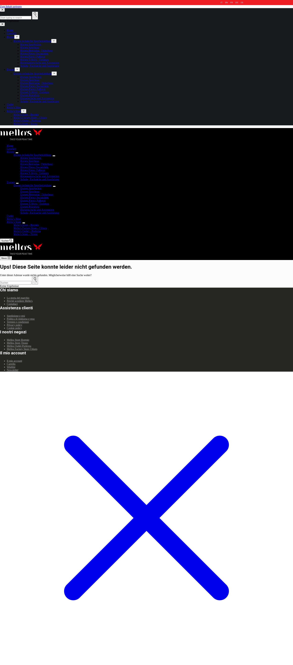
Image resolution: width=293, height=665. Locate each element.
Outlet (10, 215)
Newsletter (12, 370)
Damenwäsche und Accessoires (37, 209)
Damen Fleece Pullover (32, 200)
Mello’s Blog (14, 218)
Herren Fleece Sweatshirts (34, 167)
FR (231, 3)
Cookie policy (14, 328)
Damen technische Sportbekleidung (33, 185)
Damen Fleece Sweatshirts (34, 197)
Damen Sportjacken (31, 188)
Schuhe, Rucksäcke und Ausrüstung (39, 179)
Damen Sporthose (30, 191)
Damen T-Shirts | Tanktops (34, 203)
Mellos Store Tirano (17, 342)
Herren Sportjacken (30, 158)
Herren (10, 151)
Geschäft (11, 148)
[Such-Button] (35, 281)
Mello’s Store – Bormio (26, 225)
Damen (11, 182)
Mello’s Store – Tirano (25, 234)
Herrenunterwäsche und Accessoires (39, 176)
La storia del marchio (18, 297)
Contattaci (12, 304)
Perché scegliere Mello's (20, 300)
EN (226, 3)
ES (242, 3)
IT (221, 3)
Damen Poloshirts (29, 206)
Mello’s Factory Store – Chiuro (30, 228)
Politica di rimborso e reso (21, 318)
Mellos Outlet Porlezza (19, 346)
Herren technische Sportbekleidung (32, 154)
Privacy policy (14, 325)
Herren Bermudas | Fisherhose (36, 164)
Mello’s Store (14, 222)
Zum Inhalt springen (11, 6)
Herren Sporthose (29, 161)
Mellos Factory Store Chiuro (22, 349)
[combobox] (15, 283)
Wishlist (11, 367)
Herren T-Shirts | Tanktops (34, 173)
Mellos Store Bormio (18, 339)
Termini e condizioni (18, 321)
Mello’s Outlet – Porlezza (27, 231)
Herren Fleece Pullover (32, 170)
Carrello (11, 363)
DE (237, 3)
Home (10, 145)
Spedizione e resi (16, 315)
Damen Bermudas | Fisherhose (36, 194)
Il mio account (14, 360)
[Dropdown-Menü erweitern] (17, 152)
